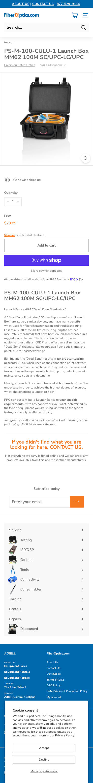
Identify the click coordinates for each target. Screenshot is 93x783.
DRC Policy (54, 685)
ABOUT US (20, 4)
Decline (44, 760)
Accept (44, 748)
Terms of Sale (55, 680)
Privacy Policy (64, 735)
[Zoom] (85, 158)
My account (54, 697)
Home (7, 42)
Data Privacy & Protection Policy (67, 691)
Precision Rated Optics (19, 65)
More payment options (46, 271)
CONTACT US (43, 4)
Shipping (9, 235)
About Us (53, 662)
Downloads (54, 674)
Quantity (11, 193)
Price (8, 216)
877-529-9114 (68, 4)
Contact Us (53, 668)
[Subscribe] (77, 502)
